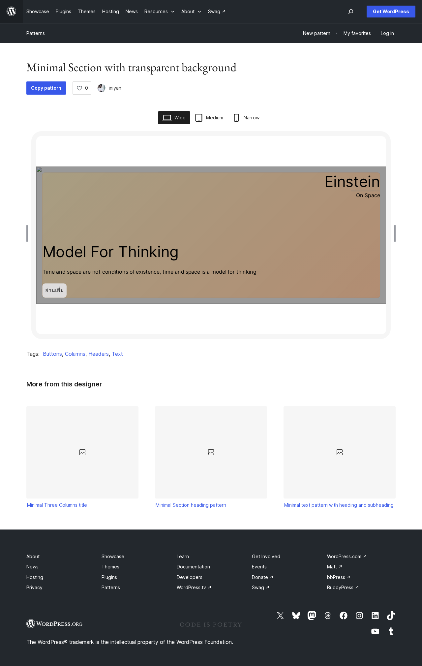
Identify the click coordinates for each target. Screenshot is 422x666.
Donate (263, 577)
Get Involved (266, 556)
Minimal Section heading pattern (191, 505)
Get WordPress (391, 11)
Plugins (109, 577)
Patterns (35, 33)
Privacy (34, 587)
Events (259, 566)
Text (117, 353)
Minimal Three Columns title (57, 505)
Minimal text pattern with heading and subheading (339, 505)
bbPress (339, 577)
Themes (110, 566)
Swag (261, 587)
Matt (335, 566)
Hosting (34, 577)
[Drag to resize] (28, 233)
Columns (75, 353)
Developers (189, 577)
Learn (183, 556)
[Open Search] (351, 11)
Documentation (193, 566)
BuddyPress (343, 587)
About (33, 556)
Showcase (113, 556)
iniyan (115, 88)
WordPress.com (347, 556)
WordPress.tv (194, 587)
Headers (98, 353)
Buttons (52, 353)
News (32, 566)
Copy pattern (46, 88)
